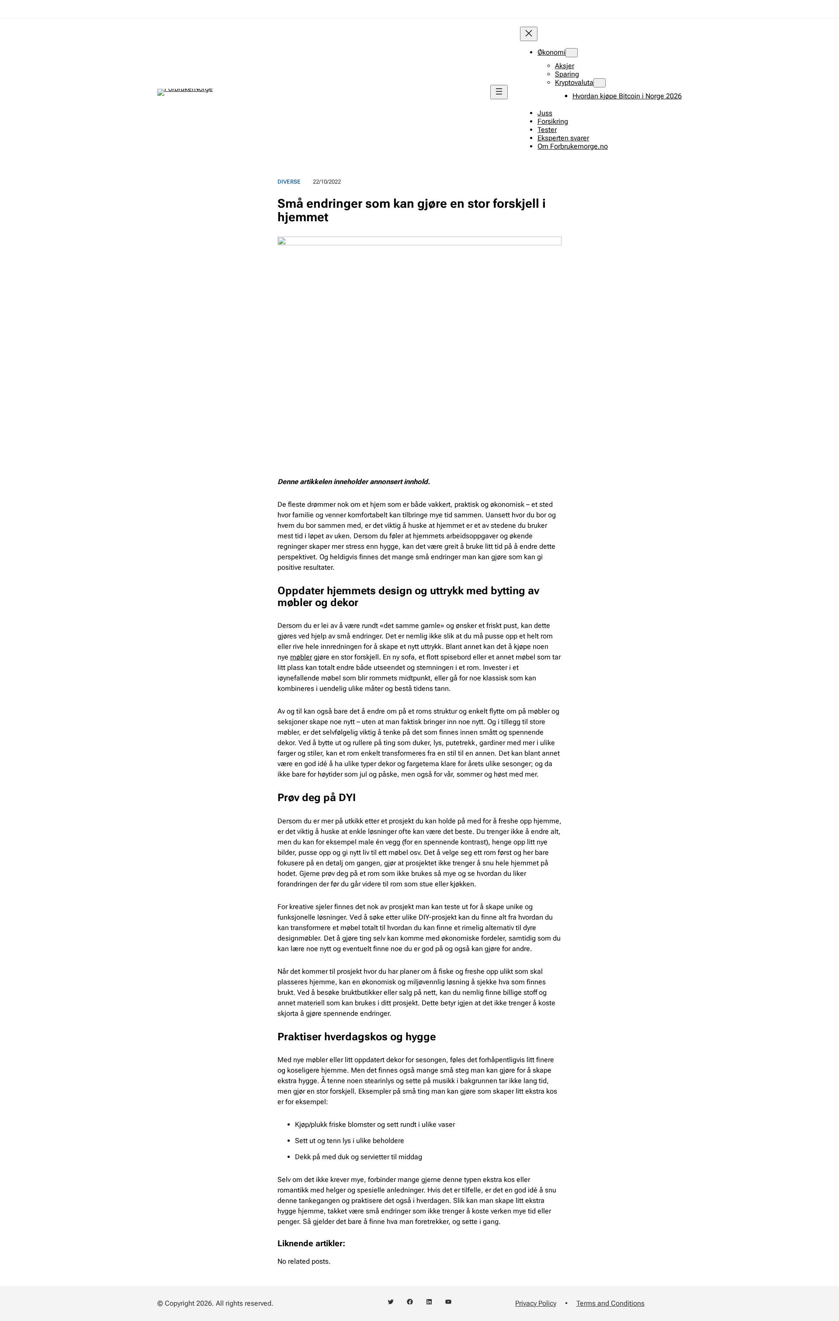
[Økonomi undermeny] (571, 52)
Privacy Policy (535, 1303)
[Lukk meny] (528, 34)
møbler (301, 657)
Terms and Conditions (610, 1303)
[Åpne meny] (499, 92)
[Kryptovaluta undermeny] (599, 82)
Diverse (289, 181)
